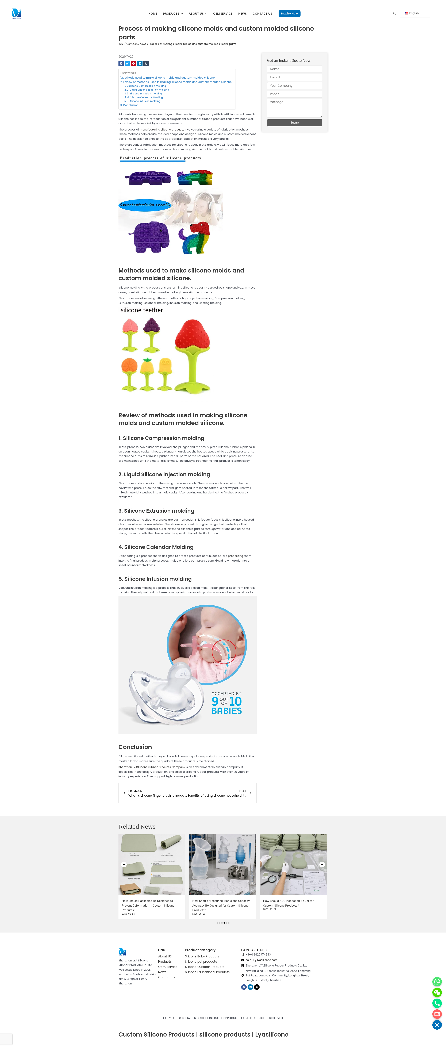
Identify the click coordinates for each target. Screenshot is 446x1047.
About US (165, 956)
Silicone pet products (201, 962)
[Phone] (437, 1003)
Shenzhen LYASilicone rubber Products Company (151, 767)
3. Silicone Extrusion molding (144, 93)
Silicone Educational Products (207, 972)
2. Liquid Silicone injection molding (148, 89)
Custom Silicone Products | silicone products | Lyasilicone (203, 1034)
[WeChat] (437, 992)
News (162, 972)
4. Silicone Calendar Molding (145, 97)
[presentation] (124, 864)
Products (165, 962)
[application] (181, 13)
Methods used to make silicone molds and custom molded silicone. (168, 77)
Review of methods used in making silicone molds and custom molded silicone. (177, 82)
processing (235, 556)
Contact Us (166, 977)
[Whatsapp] (437, 981)
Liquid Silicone (143, 474)
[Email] (437, 1014)
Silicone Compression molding (163, 438)
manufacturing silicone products (162, 130)
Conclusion (131, 105)
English (414, 13)
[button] (121, 63)
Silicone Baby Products (202, 956)
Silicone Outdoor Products (204, 967)
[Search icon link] (394, 13)
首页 (121, 44)
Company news (136, 44)
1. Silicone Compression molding (146, 86)
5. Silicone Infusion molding (143, 101)
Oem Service (168, 967)
